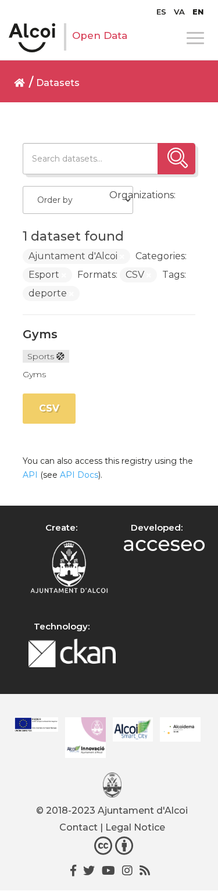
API (30, 475)
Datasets (58, 82)
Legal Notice (135, 827)
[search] (176, 158)
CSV (49, 408)
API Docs (79, 475)
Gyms (40, 334)
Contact (78, 827)
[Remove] (122, 257)
